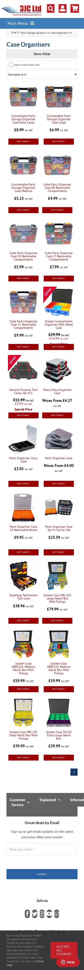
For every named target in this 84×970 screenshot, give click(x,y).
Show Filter (42, 54)
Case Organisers (59, 32)
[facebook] (27, 913)
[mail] (56, 913)
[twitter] (34, 913)
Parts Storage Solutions (33, 32)
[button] (50, 8)
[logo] (21, 5)
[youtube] (49, 913)
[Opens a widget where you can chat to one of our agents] (68, 962)
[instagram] (42, 913)
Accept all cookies (64, 950)
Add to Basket (23, 141)
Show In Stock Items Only (27, 64)
